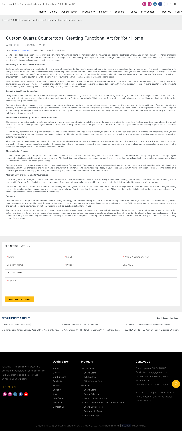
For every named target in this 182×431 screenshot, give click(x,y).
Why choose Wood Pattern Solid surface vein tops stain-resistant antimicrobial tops (92, 330)
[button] (181, 12)
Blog (158, 318)
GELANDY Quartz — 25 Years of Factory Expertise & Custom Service (152, 330)
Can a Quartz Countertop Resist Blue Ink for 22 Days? (148, 324)
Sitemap (126, 425)
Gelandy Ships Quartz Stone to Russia (81, 324)
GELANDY (7, 20)
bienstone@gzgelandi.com (155, 372)
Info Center (174, 318)
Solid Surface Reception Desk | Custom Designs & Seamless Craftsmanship (20, 324)
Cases (165, 318)
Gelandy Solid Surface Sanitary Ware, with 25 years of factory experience (31, 330)
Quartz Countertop (21, 50)
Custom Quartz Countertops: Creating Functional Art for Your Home (48, 20)
